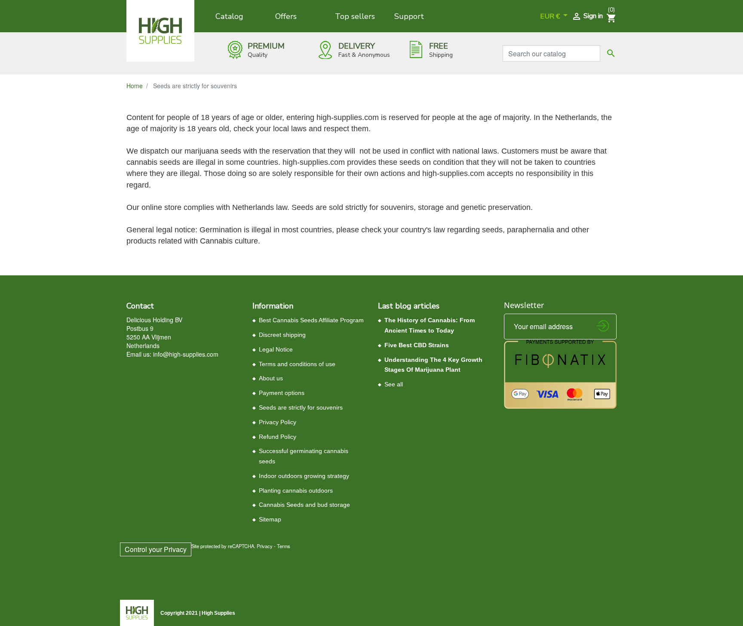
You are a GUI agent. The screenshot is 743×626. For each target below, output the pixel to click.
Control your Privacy (156, 549)
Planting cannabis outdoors (296, 490)
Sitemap (270, 519)
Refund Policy (277, 436)
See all (393, 384)
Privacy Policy (277, 422)
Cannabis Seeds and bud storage (304, 504)
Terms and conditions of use (297, 364)
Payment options (281, 392)
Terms (283, 546)
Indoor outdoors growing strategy (304, 475)
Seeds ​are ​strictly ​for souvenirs (301, 407)
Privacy (265, 546)
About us (271, 378)
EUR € (551, 16)
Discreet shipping (282, 334)
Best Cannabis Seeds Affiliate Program (311, 320)
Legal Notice (276, 349)
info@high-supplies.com (185, 354)
